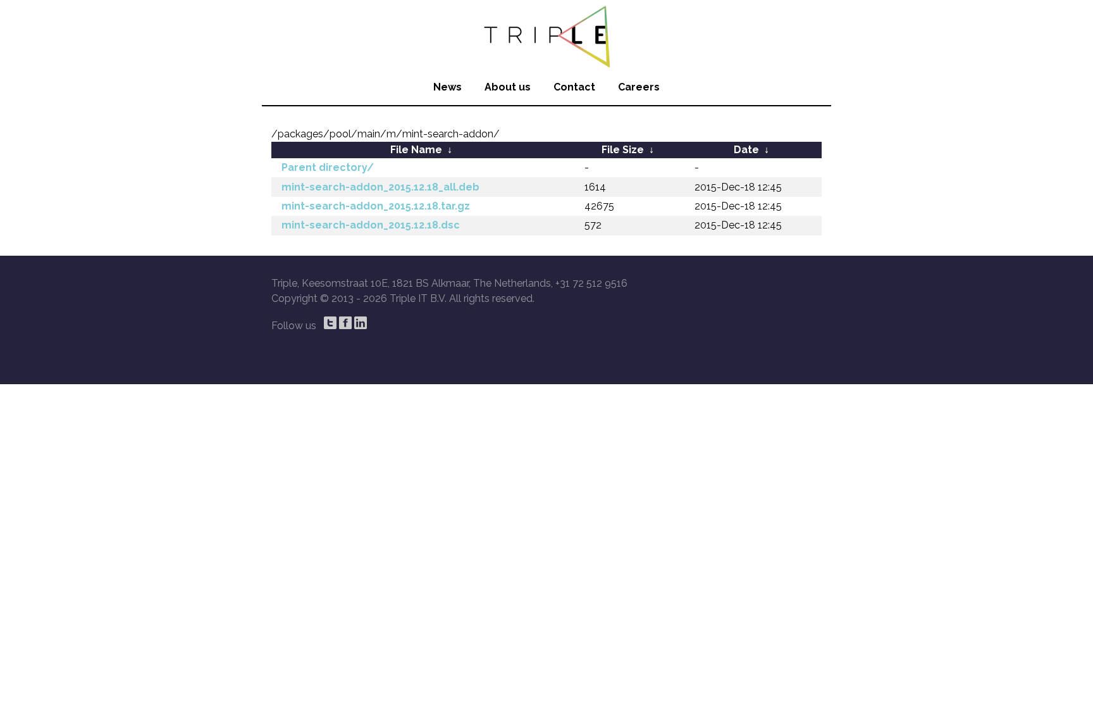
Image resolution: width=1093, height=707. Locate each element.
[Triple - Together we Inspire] (546, 35)
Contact (574, 87)
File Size (623, 150)
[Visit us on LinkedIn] (360, 322)
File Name (416, 150)
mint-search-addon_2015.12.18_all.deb (380, 187)
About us (508, 87)
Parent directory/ (327, 167)
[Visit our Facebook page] (345, 322)
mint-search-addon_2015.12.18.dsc (370, 225)
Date (746, 150)
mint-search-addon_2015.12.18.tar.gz (375, 206)
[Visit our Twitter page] (330, 322)
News (447, 87)
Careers (639, 87)
